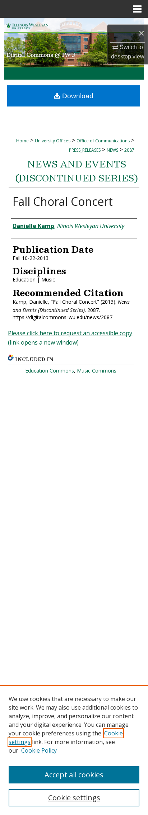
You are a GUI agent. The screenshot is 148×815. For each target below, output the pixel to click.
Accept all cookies (74, 775)
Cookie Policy (39, 750)
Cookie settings (74, 797)
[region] (74, 750)
